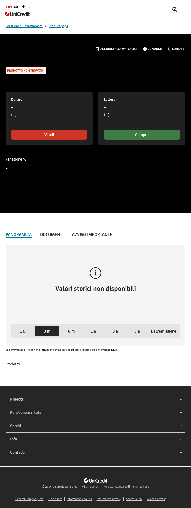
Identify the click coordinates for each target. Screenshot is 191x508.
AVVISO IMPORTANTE (92, 234)
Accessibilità (134, 499)
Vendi (49, 134)
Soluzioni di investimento (24, 26)
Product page (58, 26)
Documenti (52, 234)
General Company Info (29, 499)
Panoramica (19, 234)
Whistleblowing (157, 499)
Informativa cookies (79, 499)
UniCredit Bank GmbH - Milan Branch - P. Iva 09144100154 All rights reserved (100, 486)
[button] (22, 331)
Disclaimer (55, 499)
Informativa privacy (109, 499)
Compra (142, 134)
